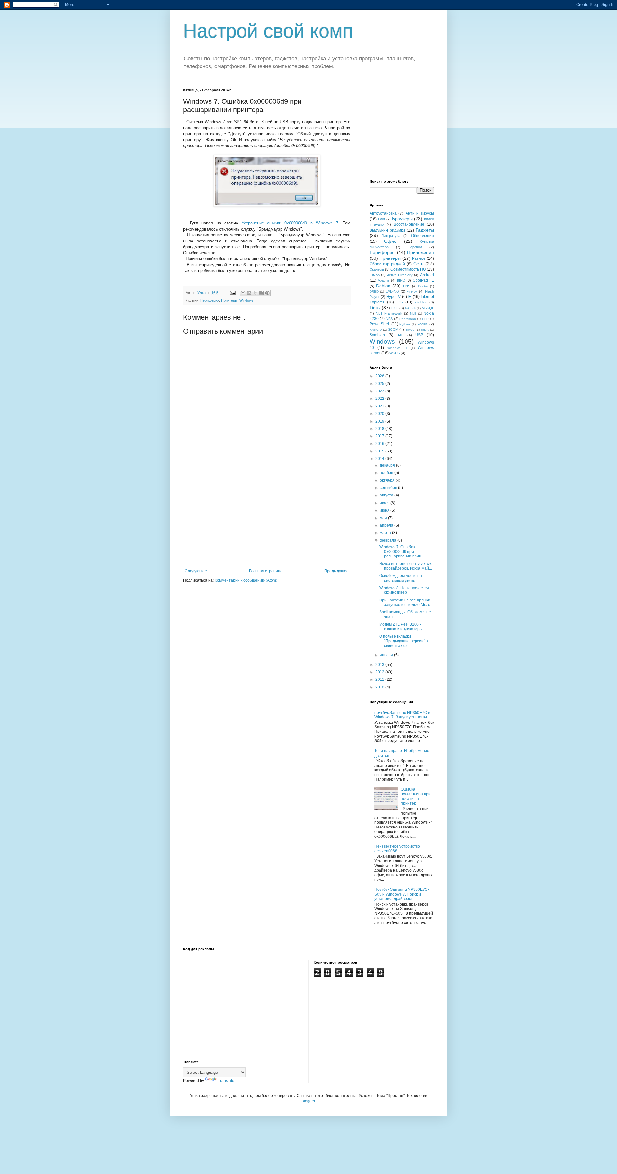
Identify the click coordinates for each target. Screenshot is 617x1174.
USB (419, 335)
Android (427, 275)
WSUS (394, 353)
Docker (423, 286)
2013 (380, 664)
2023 (380, 391)
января (387, 655)
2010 (380, 687)
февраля (388, 540)
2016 (380, 444)
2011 (380, 679)
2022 (380, 398)
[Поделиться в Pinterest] (267, 293)
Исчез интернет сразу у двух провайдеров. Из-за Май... (405, 565)
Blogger (308, 1101)
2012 (380, 672)
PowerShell (380, 324)
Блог (381, 219)
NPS (389, 318)
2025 (380, 383)
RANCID (376, 329)
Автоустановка (383, 213)
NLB (413, 313)
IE (409, 296)
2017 (380, 436)
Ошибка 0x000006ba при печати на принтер (416, 796)
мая (384, 518)
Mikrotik (410, 308)
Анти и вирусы (420, 213)
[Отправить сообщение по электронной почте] (232, 292)
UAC (400, 335)
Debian (383, 285)
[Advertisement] (267, 520)
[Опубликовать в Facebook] (261, 293)
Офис (390, 241)
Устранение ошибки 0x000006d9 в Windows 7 (290, 223)
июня (385, 510)
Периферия (209, 300)
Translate (226, 1080)
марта (386, 532)
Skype (410, 329)
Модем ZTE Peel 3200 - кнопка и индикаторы (401, 626)
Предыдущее (336, 571)
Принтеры (229, 300)
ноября (387, 472)
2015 (380, 451)
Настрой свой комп (268, 31)
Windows (246, 300)
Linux (375, 307)
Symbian (377, 335)
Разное (418, 258)
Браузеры (402, 218)
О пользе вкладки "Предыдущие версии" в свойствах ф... (403, 641)
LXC (394, 308)
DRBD (374, 291)
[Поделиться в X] (255, 293)
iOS (400, 302)
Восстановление (409, 224)
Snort (425, 329)
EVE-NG (392, 291)
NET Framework (389, 313)
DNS (406, 286)
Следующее (196, 571)
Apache (383, 280)
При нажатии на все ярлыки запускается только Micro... (406, 602)
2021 (380, 406)
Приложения (420, 252)
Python (404, 324)
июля (385, 503)
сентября (389, 488)
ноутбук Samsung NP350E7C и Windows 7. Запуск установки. (402, 714)
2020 (380, 413)
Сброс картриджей (387, 264)
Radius (422, 324)
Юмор (375, 275)
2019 (380, 421)
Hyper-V (393, 296)
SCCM (393, 329)
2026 (380, 376)
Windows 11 (397, 348)
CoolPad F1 (423, 280)
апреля (387, 525)
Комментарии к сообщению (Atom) (246, 580)
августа (387, 495)
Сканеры (377, 269)
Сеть (418, 263)
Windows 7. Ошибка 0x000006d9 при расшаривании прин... (401, 551)
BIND (401, 280)
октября (388, 480)
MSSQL (428, 308)
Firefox (412, 291)
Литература (390, 236)
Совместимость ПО (408, 269)
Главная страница (265, 571)
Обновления (422, 235)
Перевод (415, 247)
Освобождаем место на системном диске (400, 578)
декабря (388, 465)
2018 (380, 428)
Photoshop (407, 318)
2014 (380, 458)
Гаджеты (425, 229)
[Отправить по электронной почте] (243, 293)
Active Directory (400, 275)
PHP (425, 318)
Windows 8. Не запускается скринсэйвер (404, 590)
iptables (421, 302)
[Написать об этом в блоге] (249, 293)
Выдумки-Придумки (387, 230)
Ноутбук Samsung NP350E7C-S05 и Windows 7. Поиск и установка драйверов (401, 894)
